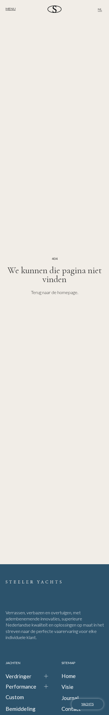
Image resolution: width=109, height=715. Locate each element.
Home (68, 676)
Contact (71, 709)
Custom (15, 697)
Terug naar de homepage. (54, 292)
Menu (11, 9)
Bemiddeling (20, 709)
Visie (67, 687)
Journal (70, 698)
